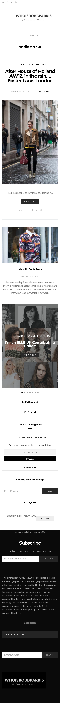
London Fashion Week (29, 64)
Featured (31, 336)
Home (5, 692)
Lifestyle (41, 336)
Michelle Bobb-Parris (39, 92)
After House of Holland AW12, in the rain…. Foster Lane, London (30, 76)
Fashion (21, 336)
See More (45, 518)
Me (48, 336)
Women (44, 64)
